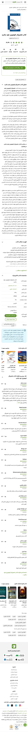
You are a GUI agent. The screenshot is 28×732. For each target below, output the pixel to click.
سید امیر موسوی (12, 285)
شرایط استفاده (14, 672)
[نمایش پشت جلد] (9, 29)
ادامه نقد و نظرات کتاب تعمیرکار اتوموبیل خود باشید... (15, 574)
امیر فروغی (13, 369)
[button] (14, 22)
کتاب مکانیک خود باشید (23, 366)
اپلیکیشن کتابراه (19, 63)
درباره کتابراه (14, 669)
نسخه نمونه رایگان (10, 319)
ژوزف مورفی (24, 605)
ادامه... (18, 402)
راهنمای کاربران (14, 685)
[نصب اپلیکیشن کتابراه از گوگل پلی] (8, 655)
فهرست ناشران (14, 699)
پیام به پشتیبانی (14, 683)
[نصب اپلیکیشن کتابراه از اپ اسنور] (19, 659)
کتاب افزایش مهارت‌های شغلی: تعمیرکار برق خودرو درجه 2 (11, 366)
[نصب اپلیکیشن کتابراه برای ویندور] (8, 659)
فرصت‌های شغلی (14, 677)
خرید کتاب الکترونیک (10, 315)
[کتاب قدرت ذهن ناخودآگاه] (22, 593)
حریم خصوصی (14, 674)
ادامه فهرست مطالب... (21, 270)
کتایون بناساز (13, 605)
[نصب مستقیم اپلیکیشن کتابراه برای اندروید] (19, 655)
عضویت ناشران (14, 694)
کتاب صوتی (6, 711)
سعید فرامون (24, 369)
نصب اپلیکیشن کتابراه (20, 711)
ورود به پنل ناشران (14, 696)
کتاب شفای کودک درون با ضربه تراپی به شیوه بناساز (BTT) (12, 602)
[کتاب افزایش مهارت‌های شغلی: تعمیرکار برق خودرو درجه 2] (11, 357)
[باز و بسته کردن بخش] (2, 85)
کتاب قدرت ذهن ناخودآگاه (23, 601)
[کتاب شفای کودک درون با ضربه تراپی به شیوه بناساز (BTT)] (12, 593)
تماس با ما (14, 688)
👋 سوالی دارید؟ (18, 725)
